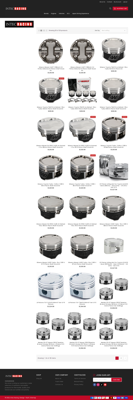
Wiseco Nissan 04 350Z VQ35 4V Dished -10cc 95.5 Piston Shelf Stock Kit (82, 224)
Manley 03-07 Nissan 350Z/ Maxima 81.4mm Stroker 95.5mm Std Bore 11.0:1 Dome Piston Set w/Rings (113, 344)
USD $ (125, 2)
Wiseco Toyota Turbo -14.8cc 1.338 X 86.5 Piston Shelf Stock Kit (51, 184)
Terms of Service (80, 378)
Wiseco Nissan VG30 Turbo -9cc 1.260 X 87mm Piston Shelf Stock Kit (82, 263)
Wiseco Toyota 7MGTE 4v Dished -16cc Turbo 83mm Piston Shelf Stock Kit (114, 108)
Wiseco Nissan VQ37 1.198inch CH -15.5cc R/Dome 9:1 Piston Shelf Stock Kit (50, 68)
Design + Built (24, 398)
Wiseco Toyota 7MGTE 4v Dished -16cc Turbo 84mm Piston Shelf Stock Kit (51, 108)
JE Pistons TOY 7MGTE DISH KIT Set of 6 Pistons (82, 303)
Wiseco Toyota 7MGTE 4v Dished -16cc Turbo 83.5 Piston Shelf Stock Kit (82, 108)
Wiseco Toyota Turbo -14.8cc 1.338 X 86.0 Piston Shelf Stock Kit (82, 184)
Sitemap (33, 398)
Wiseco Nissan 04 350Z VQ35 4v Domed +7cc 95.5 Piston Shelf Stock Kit (82, 146)
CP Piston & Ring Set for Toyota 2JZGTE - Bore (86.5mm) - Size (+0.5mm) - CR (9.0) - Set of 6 (114, 264)
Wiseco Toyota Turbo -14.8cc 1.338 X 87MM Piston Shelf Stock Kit (114, 146)
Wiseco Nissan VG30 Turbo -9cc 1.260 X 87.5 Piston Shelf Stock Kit (51, 263)
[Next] (125, 358)
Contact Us (59, 384)
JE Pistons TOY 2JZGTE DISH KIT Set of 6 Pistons (51, 303)
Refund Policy (78, 381)
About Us (102, 2)
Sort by (97, 30)
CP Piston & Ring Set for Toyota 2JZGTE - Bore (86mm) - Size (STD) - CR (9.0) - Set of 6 (113, 185)
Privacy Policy (78, 384)
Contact (109, 2)
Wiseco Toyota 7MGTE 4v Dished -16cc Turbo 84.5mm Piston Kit (114, 68)
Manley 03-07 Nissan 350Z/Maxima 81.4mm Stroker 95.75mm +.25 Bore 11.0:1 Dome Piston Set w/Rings (82, 344)
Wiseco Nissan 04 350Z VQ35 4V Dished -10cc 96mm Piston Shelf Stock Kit (50, 224)
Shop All (39, 378)
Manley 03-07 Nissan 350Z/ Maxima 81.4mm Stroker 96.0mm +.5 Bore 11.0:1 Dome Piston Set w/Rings (50, 344)
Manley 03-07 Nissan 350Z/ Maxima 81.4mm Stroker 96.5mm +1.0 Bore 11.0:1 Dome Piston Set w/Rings (114, 304)
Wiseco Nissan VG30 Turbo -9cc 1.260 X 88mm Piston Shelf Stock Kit (114, 224)
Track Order (59, 381)
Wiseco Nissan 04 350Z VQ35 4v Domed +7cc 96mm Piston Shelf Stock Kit (50, 146)
